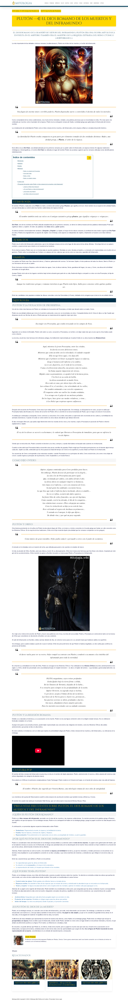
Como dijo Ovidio (27, 173)
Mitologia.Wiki (15, 999)
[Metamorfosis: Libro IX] (95, 969)
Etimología (21, 161)
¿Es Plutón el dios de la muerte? (31, 193)
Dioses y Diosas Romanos (25, 11)
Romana (52, 3)
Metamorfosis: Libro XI (27, 983)
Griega (47, 3)
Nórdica (57, 3)
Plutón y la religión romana (29, 178)
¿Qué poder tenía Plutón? (29, 191)
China (80, 3)
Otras (102, 3)
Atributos (20, 163)
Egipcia (67, 3)
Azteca (76, 3)
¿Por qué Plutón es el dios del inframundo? (33, 189)
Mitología (20, 168)
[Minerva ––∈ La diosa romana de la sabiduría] (62, 969)
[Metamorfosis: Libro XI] (28, 969)
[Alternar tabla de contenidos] (89, 158)
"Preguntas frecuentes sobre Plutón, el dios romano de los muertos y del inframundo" (40, 184)
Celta (62, 3)
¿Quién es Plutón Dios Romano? (31, 186)
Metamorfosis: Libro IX (95, 983)
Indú (91, 3)
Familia (20, 166)
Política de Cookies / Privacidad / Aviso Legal (50, 999)
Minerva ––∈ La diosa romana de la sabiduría (62, 984)
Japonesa (86, 3)
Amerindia (96, 3)
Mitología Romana (51, 11)
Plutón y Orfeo (26, 175)
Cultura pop (21, 181)
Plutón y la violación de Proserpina (31, 171)
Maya (71, 3)
